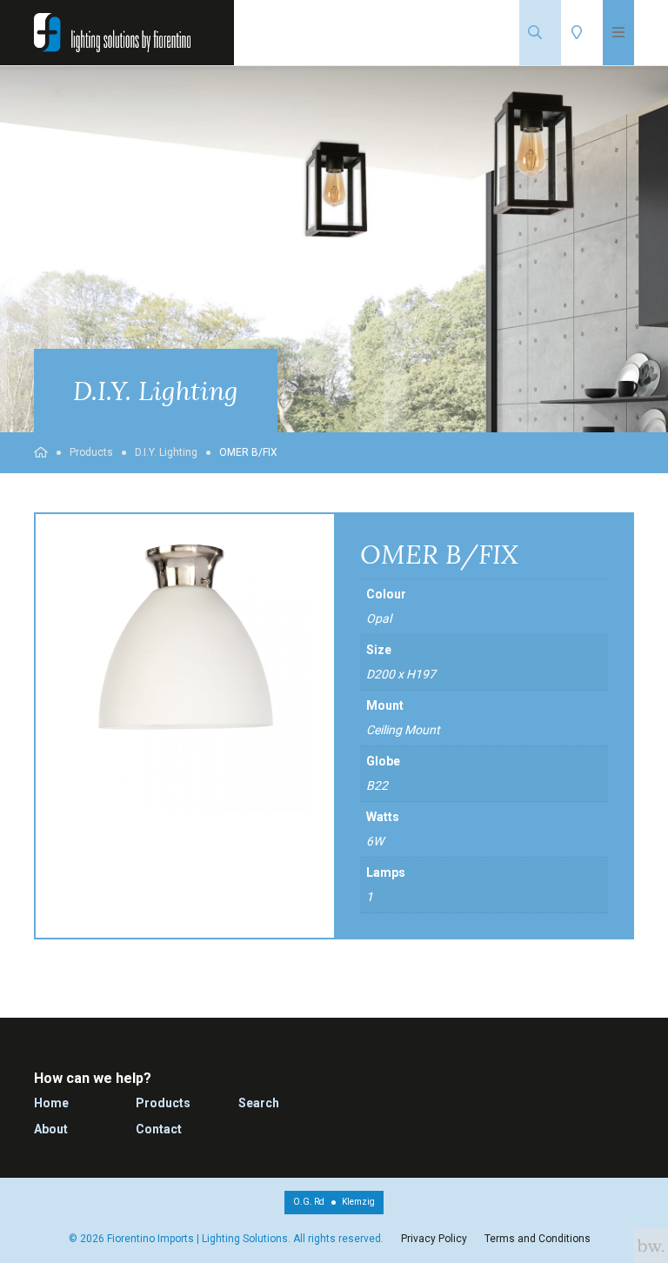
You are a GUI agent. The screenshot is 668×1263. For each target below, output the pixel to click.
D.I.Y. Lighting (166, 452)
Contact (159, 1129)
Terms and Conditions (537, 1239)
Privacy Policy (434, 1239)
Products (91, 452)
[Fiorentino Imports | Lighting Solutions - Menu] (618, 32)
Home (51, 1103)
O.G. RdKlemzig (334, 1201)
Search (258, 1103)
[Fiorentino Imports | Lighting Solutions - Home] (112, 32)
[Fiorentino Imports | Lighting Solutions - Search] (540, 32)
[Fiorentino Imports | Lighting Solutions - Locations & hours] (582, 32)
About (51, 1129)
